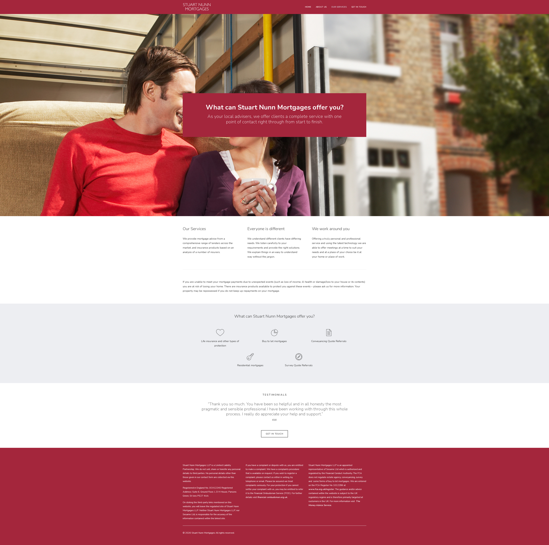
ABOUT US (321, 7)
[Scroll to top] (543, 539)
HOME (308, 7)
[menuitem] (309, 7)
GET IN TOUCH (358, 7)
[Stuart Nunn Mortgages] (197, 7)
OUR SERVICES (339, 7)
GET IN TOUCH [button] (274, 433)
